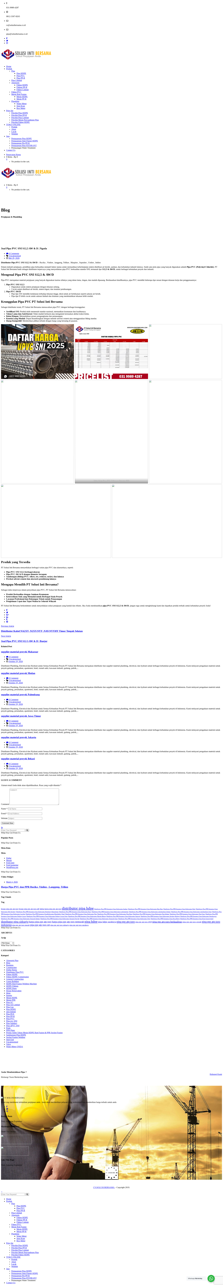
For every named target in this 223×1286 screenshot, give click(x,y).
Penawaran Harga (13, 154)
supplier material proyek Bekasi (18, 758)
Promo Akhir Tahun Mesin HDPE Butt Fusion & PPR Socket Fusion (34, 1033)
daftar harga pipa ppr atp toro (50, 909)
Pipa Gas (10, 1007)
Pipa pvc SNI (11, 1021)
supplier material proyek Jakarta (18, 737)
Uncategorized (15, 256)
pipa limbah (11, 1012)
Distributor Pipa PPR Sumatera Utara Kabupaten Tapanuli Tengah (59, 918)
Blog (8, 963)
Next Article (6, 636)
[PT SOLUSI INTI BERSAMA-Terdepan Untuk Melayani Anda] (26, 62)
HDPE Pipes (11, 988)
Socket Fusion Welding (15, 1037)
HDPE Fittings (12, 986)
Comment (5, 804)
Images (9, 995)
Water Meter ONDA (14, 1047)
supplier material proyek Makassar (19, 651)
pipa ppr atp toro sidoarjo (59, 925)
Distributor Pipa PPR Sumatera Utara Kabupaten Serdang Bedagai (160, 916)
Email (4, 813)
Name (4, 809)
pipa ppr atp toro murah (21, 925)
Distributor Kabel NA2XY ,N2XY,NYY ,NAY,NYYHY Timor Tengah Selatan (42, 631)
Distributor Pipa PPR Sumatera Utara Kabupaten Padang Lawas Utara (47, 916)
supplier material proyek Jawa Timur (21, 716)
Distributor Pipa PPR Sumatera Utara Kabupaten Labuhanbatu (110, 911)
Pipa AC (9, 1002)
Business (9, 965)
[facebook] (6, 610)
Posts (8, 1028)
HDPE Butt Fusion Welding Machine (21, 984)
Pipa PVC (10, 1019)
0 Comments (13, 253)
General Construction (15, 979)
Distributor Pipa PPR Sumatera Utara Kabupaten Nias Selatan (151, 914)
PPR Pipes (10, 1030)
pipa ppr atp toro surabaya (79, 925)
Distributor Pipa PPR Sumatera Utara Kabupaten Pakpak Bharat (87, 916)
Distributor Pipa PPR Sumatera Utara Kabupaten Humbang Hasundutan (37, 911)
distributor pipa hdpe (78, 908)
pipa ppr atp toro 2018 (143, 922)
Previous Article (7, 626)
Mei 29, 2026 (14, 258)
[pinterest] (7, 622)
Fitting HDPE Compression (17, 977)
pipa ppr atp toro (126, 921)
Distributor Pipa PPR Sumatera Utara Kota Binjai (165, 918)
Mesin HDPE (11, 998)
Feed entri (10, 863)
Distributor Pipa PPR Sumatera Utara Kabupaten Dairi (179, 909)
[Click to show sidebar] (2, 828)
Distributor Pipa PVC (15, 972)
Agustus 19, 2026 (15, 661)
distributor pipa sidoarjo (14, 921)
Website (4, 818)
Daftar (8, 858)
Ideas (8, 993)
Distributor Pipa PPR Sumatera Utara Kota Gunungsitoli (196, 918)
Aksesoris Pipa (12, 960)
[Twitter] (7, 41)
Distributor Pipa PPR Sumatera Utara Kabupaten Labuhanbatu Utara (191, 911)
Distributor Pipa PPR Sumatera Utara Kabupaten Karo (75, 911)
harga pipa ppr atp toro (40, 921)
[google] (7, 615)
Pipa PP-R (10, 1016)
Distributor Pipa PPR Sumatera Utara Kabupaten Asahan (111, 909)
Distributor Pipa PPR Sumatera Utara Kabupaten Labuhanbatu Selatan (150, 911)
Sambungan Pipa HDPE (16, 1035)
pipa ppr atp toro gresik (191, 922)
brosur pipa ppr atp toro (9, 909)
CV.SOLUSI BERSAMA (104, 1187)
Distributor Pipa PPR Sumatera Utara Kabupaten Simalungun (198, 916)
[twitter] (7, 612)
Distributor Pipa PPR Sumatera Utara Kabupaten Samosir (123, 916)
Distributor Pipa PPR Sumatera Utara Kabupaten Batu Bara (145, 909)
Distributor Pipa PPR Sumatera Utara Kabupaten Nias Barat (114, 914)
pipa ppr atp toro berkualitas (167, 921)
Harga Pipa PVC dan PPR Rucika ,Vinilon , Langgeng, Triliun (34, 887)
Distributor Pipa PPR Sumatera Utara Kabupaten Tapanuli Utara (99, 918)
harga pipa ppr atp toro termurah (68, 921)
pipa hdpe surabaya (107, 921)
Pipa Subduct (11, 1023)
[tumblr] (6, 619)
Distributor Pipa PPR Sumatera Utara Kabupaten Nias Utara (187, 914)
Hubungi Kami (216, 1074)
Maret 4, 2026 (12, 882)
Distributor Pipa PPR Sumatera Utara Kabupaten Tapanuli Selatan (20, 918)
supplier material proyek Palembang (20, 694)
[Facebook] (6, 38)
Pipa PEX (10, 1014)
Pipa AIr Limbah (13, 1005)
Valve (8, 1044)
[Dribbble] (7, 1111)
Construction (11, 967)
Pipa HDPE (11, 1009)
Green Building (12, 981)
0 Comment (13, 657)
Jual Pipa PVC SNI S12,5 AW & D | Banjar (24, 641)
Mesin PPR (10, 1000)
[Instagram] (7, 43)
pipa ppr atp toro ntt (40, 925)
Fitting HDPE (12, 974)
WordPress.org (12, 867)
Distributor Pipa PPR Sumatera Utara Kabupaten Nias (81, 914)
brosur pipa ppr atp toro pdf (29, 909)
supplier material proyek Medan (18, 673)
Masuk (9, 860)
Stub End (10, 1040)
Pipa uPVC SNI (12, 1026)
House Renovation (13, 991)
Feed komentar (12, 865)
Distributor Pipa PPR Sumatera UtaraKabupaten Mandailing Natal (45, 914)
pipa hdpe (91, 921)
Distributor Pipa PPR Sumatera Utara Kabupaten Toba (134, 918)
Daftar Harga (11, 970)
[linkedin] (7, 617)
